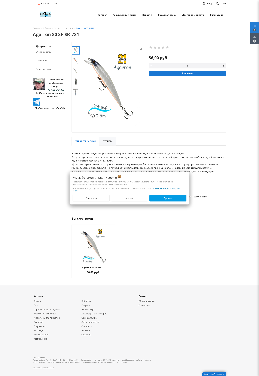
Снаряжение (40, 326)
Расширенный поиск (124, 14)
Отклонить (91, 198)
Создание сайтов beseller (214, 374)
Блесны (37, 301)
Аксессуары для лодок (45, 313)
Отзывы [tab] (107, 141)
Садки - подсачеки (90, 322)
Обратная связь (167, 14)
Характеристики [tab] (85, 141)
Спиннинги (86, 326)
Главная (36, 28)
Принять (168, 198)
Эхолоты (85, 330)
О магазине (216, 14)
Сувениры (86, 334)
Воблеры (86, 301)
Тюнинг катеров (43, 69)
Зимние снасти (41, 334)
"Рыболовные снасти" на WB (50, 108)
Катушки (85, 305)
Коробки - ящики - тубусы (47, 309)
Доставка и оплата (193, 14)
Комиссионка (40, 338)
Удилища (38, 330)
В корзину (187, 73)
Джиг (36, 305)
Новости (147, 14)
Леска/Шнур (87, 309)
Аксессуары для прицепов (47, 317)
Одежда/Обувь (89, 317)
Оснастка (38, 322)
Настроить (129, 198)
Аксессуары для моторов (94, 313)
